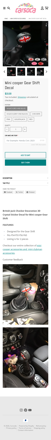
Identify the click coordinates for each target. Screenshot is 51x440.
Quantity (7, 125)
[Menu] (4, 8)
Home (6, 18)
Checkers (36, 114)
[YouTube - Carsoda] (30, 410)
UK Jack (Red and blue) (16, 108)
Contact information (25, 430)
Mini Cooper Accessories (18, 18)
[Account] (42, 8)
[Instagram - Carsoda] (21, 410)
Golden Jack (19, 119)
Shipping (22, 97)
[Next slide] (46, 71)
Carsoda (13, 426)
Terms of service (25, 428)
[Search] (8, 8)
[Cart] (46, 8)
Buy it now (25, 162)
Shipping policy (39, 428)
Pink (8, 119)
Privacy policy (11, 428)
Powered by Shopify (26, 426)
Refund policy (41, 426)
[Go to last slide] (5, 71)
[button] (11, 71)
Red (31, 119)
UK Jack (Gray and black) (17, 114)
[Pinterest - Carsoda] (25, 410)
